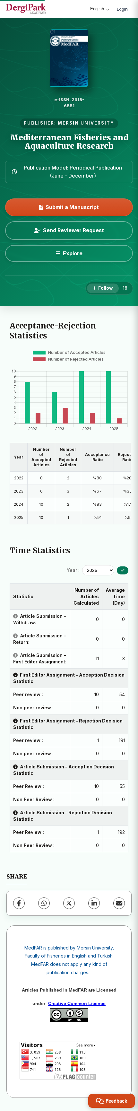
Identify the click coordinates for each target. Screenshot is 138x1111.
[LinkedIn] (94, 903)
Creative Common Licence (77, 1003)
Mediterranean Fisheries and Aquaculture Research (69, 142)
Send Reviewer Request (73, 230)
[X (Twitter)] (69, 903)
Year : (73, 570)
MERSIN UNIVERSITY (86, 123)
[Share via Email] (119, 903)
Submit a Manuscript (72, 207)
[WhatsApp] (44, 903)
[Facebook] (19, 903)
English (97, 8)
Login (122, 9)
